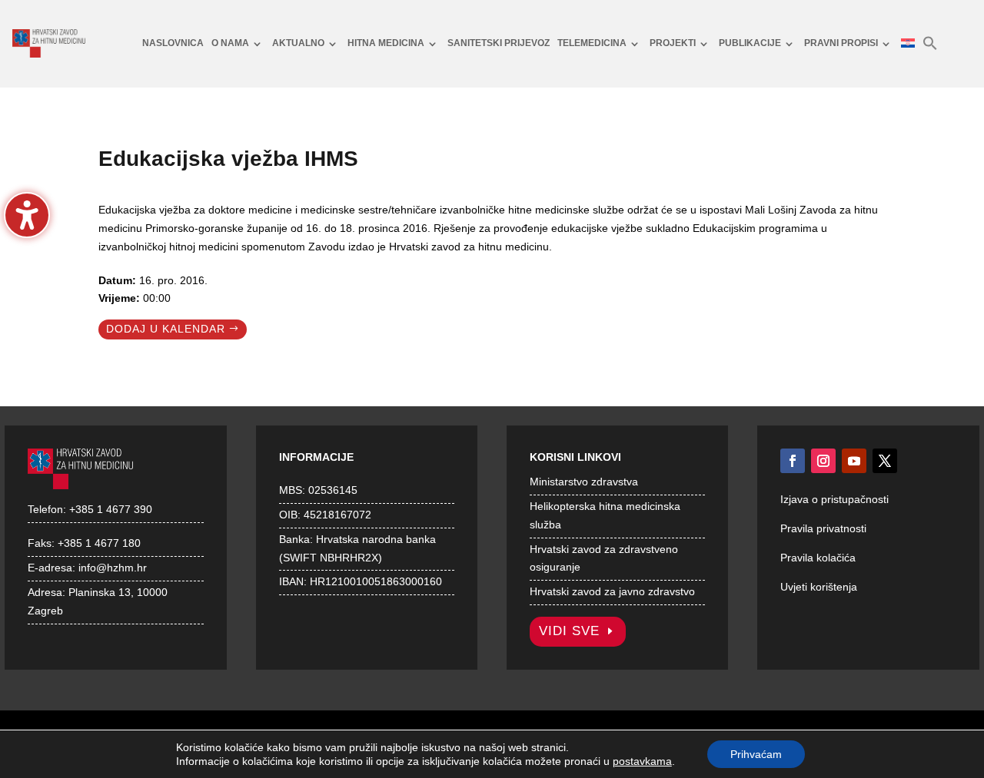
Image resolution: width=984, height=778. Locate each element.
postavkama (642, 761)
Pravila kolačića (818, 557)
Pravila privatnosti (823, 528)
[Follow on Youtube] (854, 461)
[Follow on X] (885, 461)
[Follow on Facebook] (792, 461)
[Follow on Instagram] (823, 461)
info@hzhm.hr (112, 567)
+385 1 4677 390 (110, 509)
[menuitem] (173, 44)
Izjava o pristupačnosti (834, 499)
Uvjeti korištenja (818, 587)
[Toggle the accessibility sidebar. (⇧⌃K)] (27, 215)
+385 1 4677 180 (99, 543)
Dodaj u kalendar (165, 329)
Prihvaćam (756, 754)
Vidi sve (569, 631)
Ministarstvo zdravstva (584, 481)
